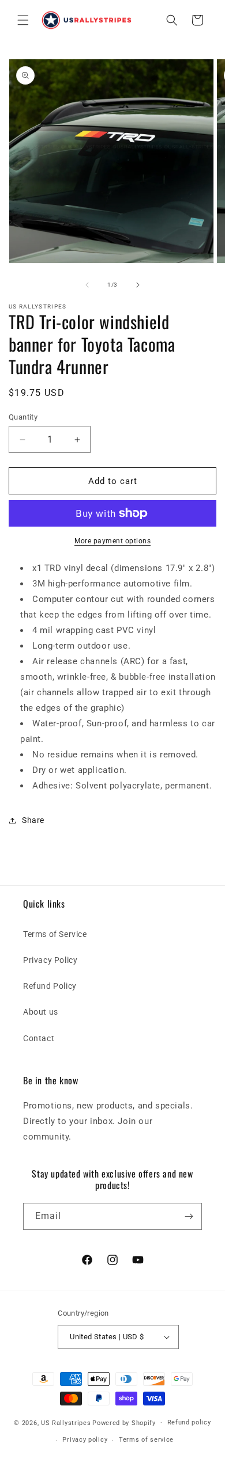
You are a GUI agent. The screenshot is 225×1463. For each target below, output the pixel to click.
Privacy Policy (50, 960)
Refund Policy (50, 985)
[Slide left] (87, 285)
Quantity (23, 417)
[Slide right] (138, 285)
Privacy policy (84, 1439)
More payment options (112, 541)
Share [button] (33, 820)
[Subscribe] (188, 1216)
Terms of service (146, 1439)
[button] (23, 20)
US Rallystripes (66, 1422)
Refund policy (189, 1422)
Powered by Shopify (124, 1422)
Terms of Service (55, 934)
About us (40, 1011)
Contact (38, 1038)
